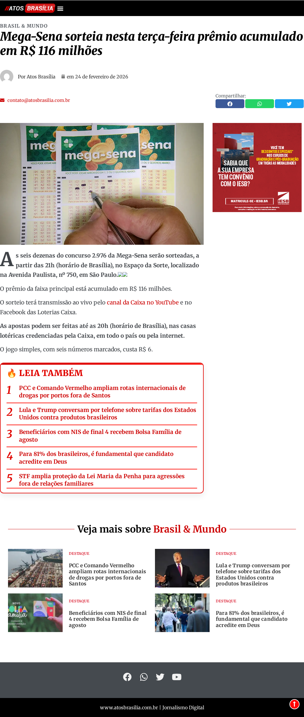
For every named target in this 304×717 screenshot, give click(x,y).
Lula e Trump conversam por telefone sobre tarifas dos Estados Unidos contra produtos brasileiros (107, 413)
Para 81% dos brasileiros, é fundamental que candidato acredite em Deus (96, 457)
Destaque (79, 553)
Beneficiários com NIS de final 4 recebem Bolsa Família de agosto (100, 435)
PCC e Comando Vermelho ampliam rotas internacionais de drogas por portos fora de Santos (102, 391)
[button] (60, 8)
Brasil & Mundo (24, 26)
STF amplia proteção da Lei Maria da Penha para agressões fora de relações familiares (102, 480)
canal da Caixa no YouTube (143, 302)
